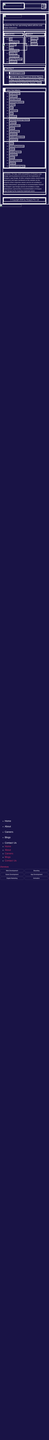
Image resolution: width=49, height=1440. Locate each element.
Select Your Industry (13, 90)
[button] (24, 90)
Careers (9, 832)
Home (8, 821)
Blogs (8, 837)
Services (5, 867)
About (8, 826)
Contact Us (11, 842)
